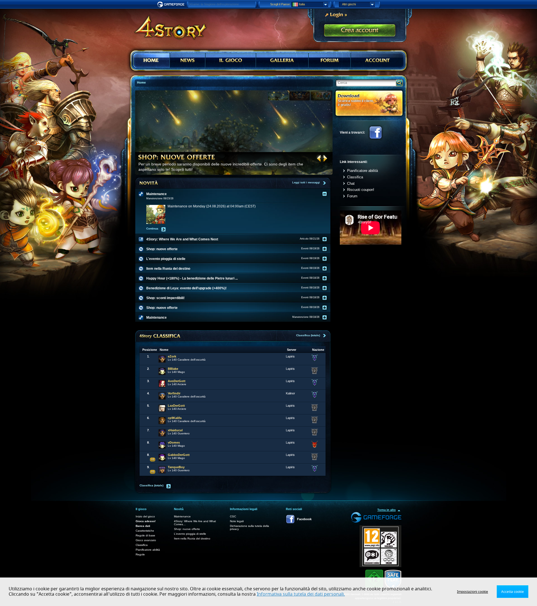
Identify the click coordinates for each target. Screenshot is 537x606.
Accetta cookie (512, 591)
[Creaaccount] (359, 31)
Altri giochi (349, 4)
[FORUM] (329, 60)
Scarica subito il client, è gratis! (356, 102)
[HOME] (151, 60)
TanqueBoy (176, 467)
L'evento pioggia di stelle (190, 533)
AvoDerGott (176, 381)
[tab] (236, 194)
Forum (352, 196)
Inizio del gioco (145, 516)
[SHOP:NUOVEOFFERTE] (176, 156)
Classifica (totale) (308, 335)
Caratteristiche (145, 530)
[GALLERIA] (282, 60)
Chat (351, 183)
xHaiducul (175, 430)
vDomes (174, 442)
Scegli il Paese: (280, 4)
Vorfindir (174, 393)
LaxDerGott (176, 405)
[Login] (336, 14)
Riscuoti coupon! (360, 190)
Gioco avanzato (146, 540)
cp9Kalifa (175, 418)
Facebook (375, 132)
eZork (172, 356)
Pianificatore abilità (362, 171)
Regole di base (145, 535)
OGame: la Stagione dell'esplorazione (213, 4)
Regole (140, 554)
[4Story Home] (166, 25)
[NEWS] (187, 60)
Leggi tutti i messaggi (306, 182)
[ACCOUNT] (377, 60)
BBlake (173, 368)
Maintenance (182, 516)
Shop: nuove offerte (187, 529)
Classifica (355, 177)
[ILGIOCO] (230, 60)
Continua (152, 228)
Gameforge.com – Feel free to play (172, 4)
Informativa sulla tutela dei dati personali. (301, 594)
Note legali (237, 521)
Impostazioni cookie (472, 591)
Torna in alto (386, 510)
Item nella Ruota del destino (192, 538)
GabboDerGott (179, 454)
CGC (233, 516)
